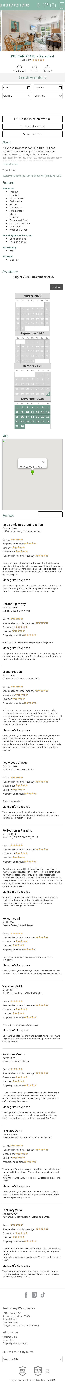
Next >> (56, 287)
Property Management (14, 1343)
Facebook (26, 1295)
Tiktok (43, 1295)
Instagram (34, 1295)
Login (12, 1380)
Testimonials (9, 1337)
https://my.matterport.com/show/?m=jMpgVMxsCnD (31, 175)
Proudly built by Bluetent (32, 1380)
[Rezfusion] (48, 1371)
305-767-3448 (10, 1322)
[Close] (43, 462)
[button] (32, 473)
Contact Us (8, 1340)
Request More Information (34, 119)
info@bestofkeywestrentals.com (20, 1325)
